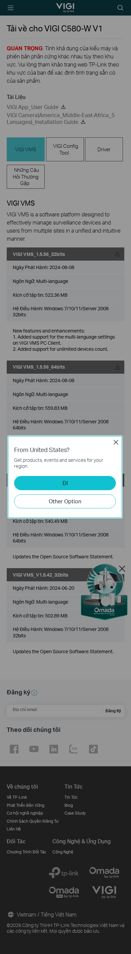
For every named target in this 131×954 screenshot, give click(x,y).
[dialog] (65, 477)
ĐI (65, 482)
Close (116, 442)
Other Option (65, 501)
